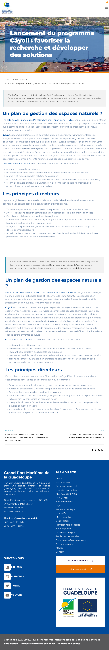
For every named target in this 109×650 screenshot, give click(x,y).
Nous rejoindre (64, 528)
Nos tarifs (61, 513)
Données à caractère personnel (37, 643)
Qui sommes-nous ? (66, 486)
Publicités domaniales (67, 536)
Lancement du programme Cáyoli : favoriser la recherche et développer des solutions (26, 437)
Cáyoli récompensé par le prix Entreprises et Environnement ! (86, 436)
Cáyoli (59, 505)
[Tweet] (95, 450)
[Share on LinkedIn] (102, 450)
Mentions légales (64, 640)
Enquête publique (66, 509)
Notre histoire (63, 482)
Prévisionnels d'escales (68, 525)
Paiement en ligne (66, 532)
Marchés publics (64, 517)
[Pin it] (99, 450)
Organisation (63, 521)
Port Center (62, 498)
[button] (107, 2)
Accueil (60, 478)
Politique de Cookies (68, 643)
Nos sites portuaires (66, 490)
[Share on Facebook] (92, 450)
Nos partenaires (64, 501)
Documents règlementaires (70, 540)
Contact (60, 552)
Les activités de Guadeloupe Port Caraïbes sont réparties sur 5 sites (38, 120)
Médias (59, 548)
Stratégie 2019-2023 (66, 494)
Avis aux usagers (64, 544)
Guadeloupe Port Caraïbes (16, 163)
